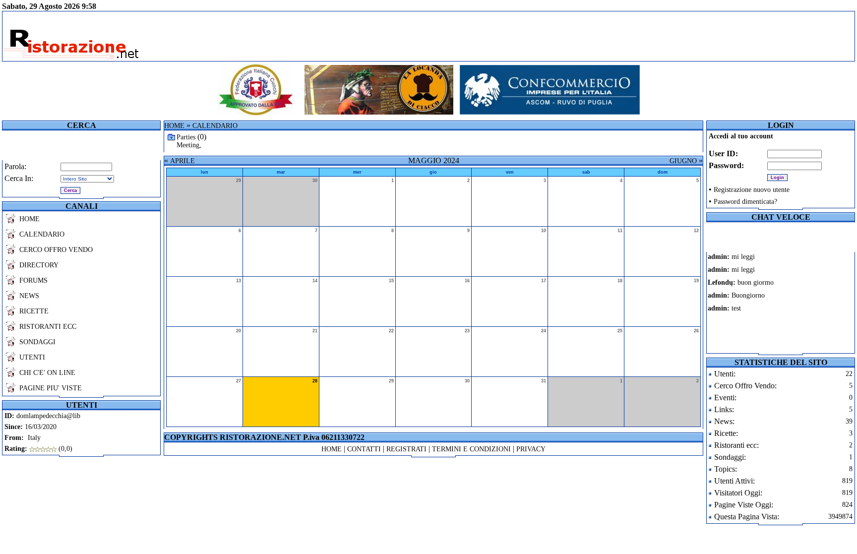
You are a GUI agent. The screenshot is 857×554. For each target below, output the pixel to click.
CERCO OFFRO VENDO (56, 249)
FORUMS (33, 280)
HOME (29, 219)
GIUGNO (683, 161)
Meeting (188, 145)
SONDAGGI (37, 342)
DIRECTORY (39, 265)
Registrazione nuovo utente (752, 189)
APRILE (182, 161)
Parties (186, 137)
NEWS (29, 296)
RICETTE (34, 311)
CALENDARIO (41, 234)
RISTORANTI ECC (47, 326)
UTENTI (32, 357)
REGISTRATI (406, 449)
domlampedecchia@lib (48, 416)
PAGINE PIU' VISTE (50, 388)
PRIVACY (531, 449)
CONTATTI (364, 449)
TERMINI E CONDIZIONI (471, 449)
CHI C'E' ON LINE (47, 372)
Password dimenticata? (745, 201)
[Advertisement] (547, 36)
